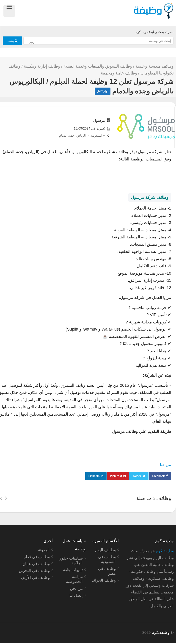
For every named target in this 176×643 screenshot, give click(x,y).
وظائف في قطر (37, 557)
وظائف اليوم (105, 550)
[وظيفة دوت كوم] (94, 11)
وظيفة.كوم (161, 632)
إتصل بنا (76, 595)
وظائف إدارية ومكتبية (42, 66)
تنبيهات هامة (73, 570)
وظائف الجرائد (104, 580)
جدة (71, 135)
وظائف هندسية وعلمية (154, 66)
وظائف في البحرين (34, 570)
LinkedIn (93, 476)
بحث (11, 41)
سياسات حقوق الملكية (70, 560)
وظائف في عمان (36, 564)
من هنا (165, 464)
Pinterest (116, 476)
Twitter (136, 476)
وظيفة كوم (165, 551)
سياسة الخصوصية (74, 579)
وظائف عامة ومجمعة (119, 73)
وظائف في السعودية (107, 559)
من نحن (76, 588)
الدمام (63, 135)
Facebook (158, 476)
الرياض (81, 135)
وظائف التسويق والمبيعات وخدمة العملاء (97, 66)
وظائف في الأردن (35, 577)
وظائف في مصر (107, 571)
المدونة (44, 550)
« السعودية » (96, 135)
